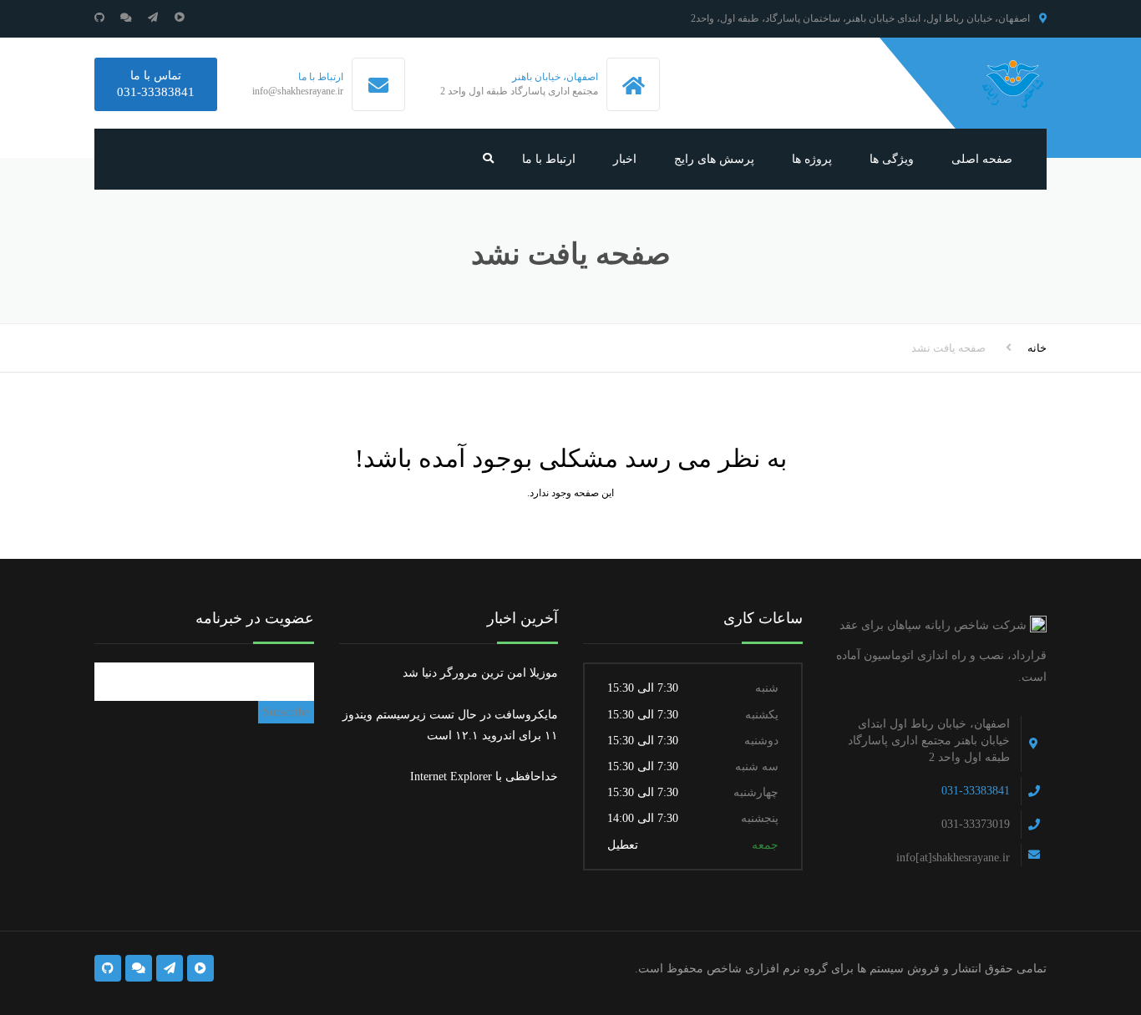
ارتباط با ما (549, 159)
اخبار (624, 159)
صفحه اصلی (981, 159)
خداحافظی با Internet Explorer (484, 776)
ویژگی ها (892, 159)
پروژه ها (812, 159)
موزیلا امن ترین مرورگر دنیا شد (480, 673)
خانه (1037, 348)
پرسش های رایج (714, 159)
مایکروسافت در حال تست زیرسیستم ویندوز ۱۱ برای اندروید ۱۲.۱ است (450, 725)
